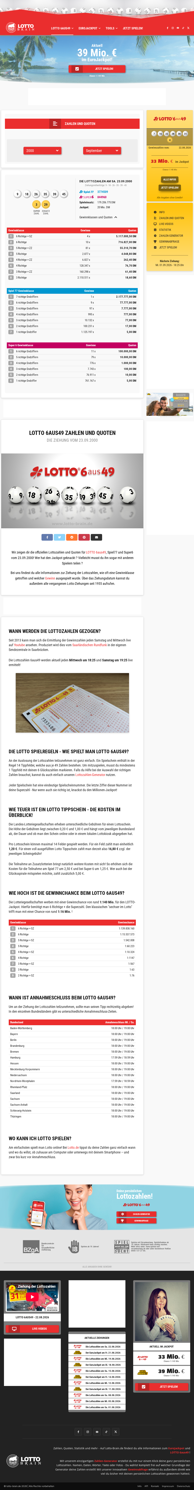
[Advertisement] (97, 96)
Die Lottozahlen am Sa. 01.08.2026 (103, 1407)
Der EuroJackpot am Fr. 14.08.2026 (103, 1377)
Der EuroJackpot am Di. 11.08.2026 (103, 1389)
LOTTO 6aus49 (96, 552)
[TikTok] (183, 28)
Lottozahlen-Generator (90, 775)
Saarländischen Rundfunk (89, 645)
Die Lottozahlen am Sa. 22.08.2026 (103, 1346)
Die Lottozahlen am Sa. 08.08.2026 (103, 1395)
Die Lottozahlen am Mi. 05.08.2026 (103, 1401)
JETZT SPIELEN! (170, 187)
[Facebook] (167, 28)
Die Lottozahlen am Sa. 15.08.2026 (103, 1370)
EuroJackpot (176, 1448)
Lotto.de (73, 1147)
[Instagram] (173, 28)
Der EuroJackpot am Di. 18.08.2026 (103, 1364)
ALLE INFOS (169, 179)
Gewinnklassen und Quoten (96, 217)
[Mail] (178, 28)
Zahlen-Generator (105, 1461)
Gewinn (50, 578)
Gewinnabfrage (138, 1469)
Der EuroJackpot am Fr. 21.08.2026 (103, 1352)
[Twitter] (188, 28)
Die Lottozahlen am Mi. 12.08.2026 (103, 1383)
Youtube (19, 645)
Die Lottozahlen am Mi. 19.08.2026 (103, 1358)
